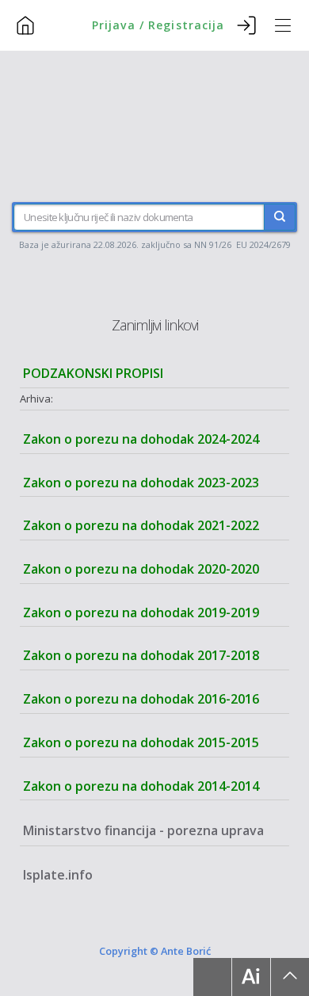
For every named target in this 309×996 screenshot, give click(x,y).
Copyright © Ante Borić (155, 951)
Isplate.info (58, 874)
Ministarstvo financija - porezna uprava (143, 830)
